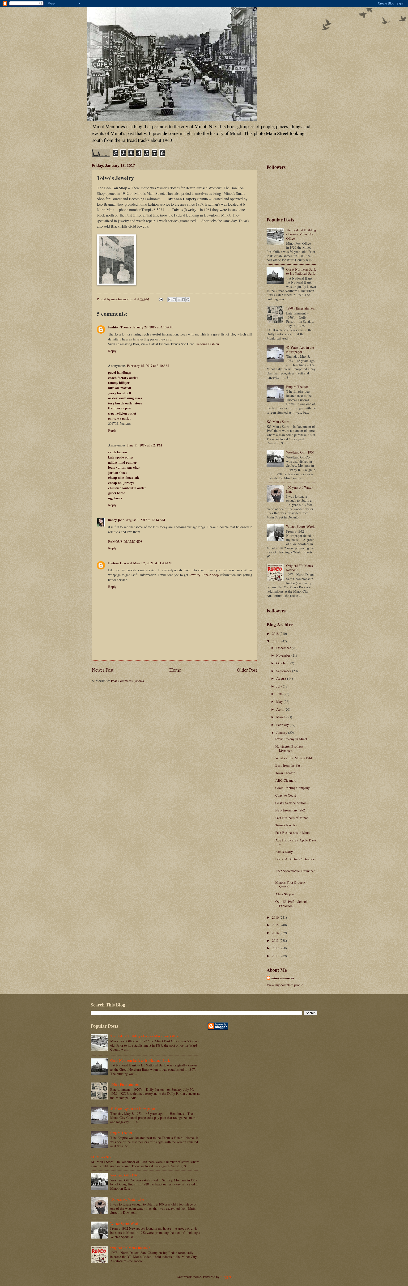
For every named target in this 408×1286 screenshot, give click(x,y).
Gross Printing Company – (293, 787)
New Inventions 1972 (290, 810)
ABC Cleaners (285, 780)
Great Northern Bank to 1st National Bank (301, 271)
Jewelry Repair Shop (204, 574)
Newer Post (103, 669)
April (280, 709)
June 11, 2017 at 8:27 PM (144, 445)
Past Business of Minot (291, 817)
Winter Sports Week (300, 526)
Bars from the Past (288, 765)
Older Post (247, 669)
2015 (276, 924)
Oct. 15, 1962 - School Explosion (291, 903)
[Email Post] (160, 299)
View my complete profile (285, 984)
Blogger (225, 1276)
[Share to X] (178, 299)
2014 (276, 932)
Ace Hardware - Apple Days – (295, 842)
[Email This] (169, 299)
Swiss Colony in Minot (291, 738)
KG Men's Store (278, 421)
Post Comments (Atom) (127, 680)
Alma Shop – (284, 893)
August (281, 678)
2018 (276, 633)
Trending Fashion (207, 343)
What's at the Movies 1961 (293, 757)
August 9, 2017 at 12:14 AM (145, 519)
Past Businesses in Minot (292, 832)
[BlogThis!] (174, 299)
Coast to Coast (285, 795)
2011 (276, 955)
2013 (276, 940)
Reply (112, 350)
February (283, 724)
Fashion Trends (119, 327)
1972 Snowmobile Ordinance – (295, 872)
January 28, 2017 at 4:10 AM (152, 327)
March (281, 716)
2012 (276, 948)
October (282, 663)
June (280, 693)
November (283, 655)
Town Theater (285, 772)
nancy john (116, 519)
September (284, 670)
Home (175, 669)
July (279, 686)
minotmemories (282, 978)
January (282, 732)
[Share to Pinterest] (187, 299)
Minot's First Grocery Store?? (290, 884)
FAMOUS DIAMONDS (125, 541)
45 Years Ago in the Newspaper (300, 349)
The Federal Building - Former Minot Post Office (301, 234)
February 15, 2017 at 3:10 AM (148, 365)
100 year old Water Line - (299, 489)
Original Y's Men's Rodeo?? (299, 567)
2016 (276, 917)
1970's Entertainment (300, 308)
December (284, 647)
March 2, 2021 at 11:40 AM (152, 562)
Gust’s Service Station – (292, 802)
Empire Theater (297, 386)
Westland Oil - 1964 (300, 452)
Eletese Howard (120, 562)
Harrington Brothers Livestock (289, 748)
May (280, 701)
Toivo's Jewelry (286, 825)
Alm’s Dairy (284, 851)
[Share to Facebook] (183, 299)
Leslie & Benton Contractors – (295, 861)
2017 (276, 641)
